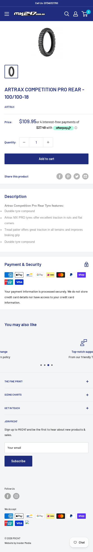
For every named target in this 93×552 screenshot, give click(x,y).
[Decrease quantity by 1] (24, 142)
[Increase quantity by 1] (48, 142)
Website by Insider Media (18, 542)
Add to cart (46, 159)
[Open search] (66, 13)
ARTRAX (9, 106)
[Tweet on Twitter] (77, 176)
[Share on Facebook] (59, 176)
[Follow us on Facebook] (8, 496)
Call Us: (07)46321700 (46, 3)
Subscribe (18, 461)
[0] (85, 14)
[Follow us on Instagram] (16, 496)
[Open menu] (7, 14)
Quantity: (10, 142)
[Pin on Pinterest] (68, 176)
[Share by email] (85, 176)
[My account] (75, 13)
